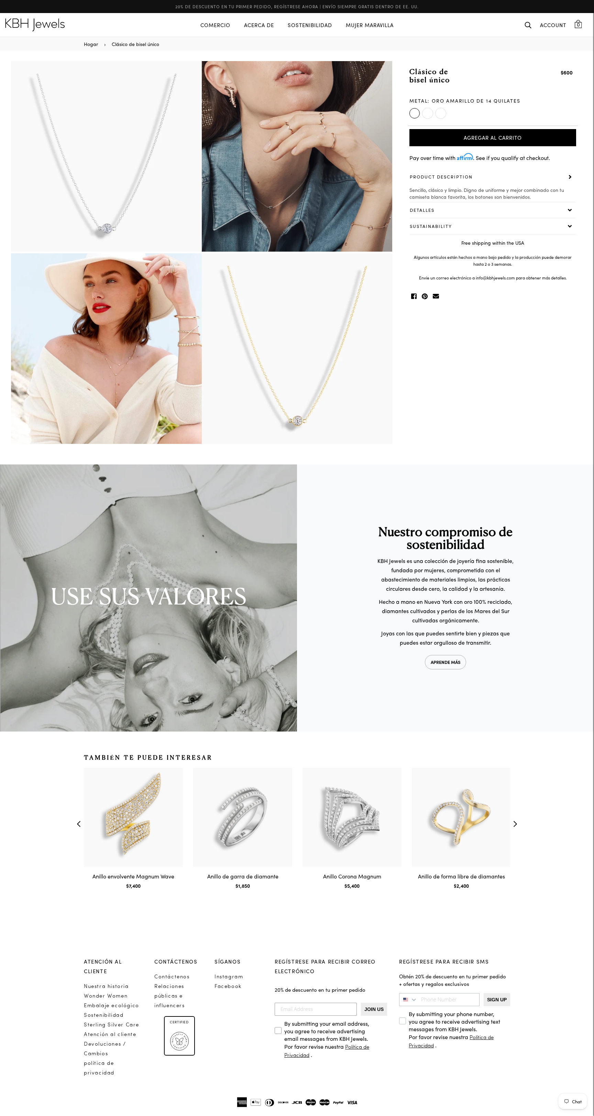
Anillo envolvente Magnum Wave (133, 876)
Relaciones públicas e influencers (169, 996)
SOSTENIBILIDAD (310, 24)
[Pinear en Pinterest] (424, 296)
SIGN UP (497, 999)
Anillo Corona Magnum (352, 876)
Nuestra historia (106, 986)
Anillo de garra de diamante (242, 876)
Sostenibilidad (103, 1015)
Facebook (228, 986)
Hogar (91, 44)
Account (553, 24)
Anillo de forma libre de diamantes (461, 876)
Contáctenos (172, 977)
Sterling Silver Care (111, 1025)
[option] (201, 253)
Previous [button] (19, 253)
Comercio (215, 24)
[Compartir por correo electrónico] (436, 296)
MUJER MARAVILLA (370, 24)
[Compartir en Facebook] (413, 296)
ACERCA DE (259, 24)
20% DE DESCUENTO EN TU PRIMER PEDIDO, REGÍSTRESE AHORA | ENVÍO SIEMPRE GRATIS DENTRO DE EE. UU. (297, 6)
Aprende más (446, 662)
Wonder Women (106, 996)
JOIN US (374, 1009)
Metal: (464, 100)
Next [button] (383, 253)
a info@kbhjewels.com (493, 277)
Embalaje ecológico (111, 1006)
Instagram (228, 977)
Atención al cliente (110, 1034)
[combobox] (408, 999)
